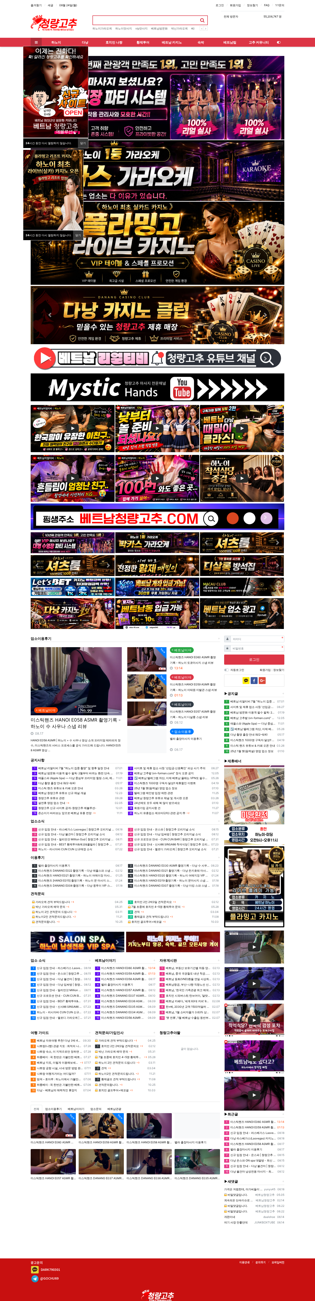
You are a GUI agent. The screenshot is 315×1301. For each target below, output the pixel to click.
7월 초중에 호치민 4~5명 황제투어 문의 (156, 906)
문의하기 (261, 1262)
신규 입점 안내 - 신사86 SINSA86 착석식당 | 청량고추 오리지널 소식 (170, 844)
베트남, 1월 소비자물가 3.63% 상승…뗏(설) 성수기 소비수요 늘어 (186, 1012)
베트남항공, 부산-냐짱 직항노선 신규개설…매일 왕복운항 (186, 984)
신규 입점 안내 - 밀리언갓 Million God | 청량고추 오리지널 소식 (74, 839)
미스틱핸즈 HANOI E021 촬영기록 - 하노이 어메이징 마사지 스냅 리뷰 (74, 875)
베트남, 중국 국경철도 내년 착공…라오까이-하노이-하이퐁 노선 (186, 973)
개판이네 (229, 1217)
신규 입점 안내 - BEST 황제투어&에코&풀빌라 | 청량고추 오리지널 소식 (74, 844)
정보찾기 (252, 5)
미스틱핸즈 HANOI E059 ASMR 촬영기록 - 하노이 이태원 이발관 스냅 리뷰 (122, 973)
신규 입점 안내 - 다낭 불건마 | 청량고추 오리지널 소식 (69, 834)
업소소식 (38, 821)
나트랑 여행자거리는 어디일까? (54, 1073)
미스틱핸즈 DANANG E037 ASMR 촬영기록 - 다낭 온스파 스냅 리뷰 (122, 995)
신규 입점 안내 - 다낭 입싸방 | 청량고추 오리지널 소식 (165, 834)
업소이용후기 (41, 638)
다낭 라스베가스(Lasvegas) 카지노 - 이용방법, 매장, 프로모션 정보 (251, 1138)
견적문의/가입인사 (109, 1033)
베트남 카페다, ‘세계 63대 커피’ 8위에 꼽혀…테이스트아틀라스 (186, 1001)
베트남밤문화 (159, 28)
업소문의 (95, 1109)
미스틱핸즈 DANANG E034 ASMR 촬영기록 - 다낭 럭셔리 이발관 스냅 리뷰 (121, 1012)
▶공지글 (231, 694)
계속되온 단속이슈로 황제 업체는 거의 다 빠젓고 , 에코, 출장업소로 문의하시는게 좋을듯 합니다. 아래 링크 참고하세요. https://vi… (239, 1200)
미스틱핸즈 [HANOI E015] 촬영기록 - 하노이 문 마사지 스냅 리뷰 (74, 880)
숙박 (201, 42)
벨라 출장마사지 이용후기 (186, 738)
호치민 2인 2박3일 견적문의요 (151, 902)
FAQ (266, 5)
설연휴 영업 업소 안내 (49, 803)
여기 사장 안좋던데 (236, 1222)
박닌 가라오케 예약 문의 (50, 906)
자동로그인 (237, 670)
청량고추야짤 (170, 1033)
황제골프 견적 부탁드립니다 (149, 916)
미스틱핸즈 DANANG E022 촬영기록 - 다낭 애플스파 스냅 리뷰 (74, 870)
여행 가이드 (40, 1033)
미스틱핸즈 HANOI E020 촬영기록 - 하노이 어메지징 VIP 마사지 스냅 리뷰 (170, 875)
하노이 (56, 42)
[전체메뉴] (36, 42)
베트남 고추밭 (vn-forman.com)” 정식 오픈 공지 (162, 773)
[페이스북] (254, 680)
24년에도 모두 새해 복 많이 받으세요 (154, 803)
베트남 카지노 (172, 42)
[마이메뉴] (278, 42)
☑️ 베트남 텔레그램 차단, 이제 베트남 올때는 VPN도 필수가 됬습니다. (170, 778)
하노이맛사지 (123, 28)
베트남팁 (229, 42)
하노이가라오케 (102, 28)
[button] (265, 98)
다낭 (85, 42)
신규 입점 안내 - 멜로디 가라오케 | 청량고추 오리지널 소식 (167, 849)
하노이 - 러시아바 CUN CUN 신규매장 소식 (63, 849)
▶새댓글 (231, 1181)
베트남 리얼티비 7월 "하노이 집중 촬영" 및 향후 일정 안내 (71, 768)
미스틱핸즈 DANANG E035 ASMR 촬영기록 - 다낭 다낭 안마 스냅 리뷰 (121, 1006)
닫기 (83, 143)
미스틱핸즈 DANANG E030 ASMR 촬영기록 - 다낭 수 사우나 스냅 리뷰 (169, 865)
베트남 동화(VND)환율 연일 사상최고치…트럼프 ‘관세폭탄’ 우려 (186, 979)
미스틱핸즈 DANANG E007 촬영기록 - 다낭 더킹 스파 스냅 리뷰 (170, 885)
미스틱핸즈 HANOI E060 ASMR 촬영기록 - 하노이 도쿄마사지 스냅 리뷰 (122, 968)
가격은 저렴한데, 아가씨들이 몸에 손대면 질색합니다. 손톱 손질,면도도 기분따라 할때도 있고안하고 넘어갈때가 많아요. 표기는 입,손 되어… (243, 1189)
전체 (36, 1109)
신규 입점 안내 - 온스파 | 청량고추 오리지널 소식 (162, 829)
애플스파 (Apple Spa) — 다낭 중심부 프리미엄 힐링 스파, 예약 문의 (74, 778)
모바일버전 (278, 1262)
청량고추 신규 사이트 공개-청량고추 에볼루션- (64, 808)
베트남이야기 (105, 960)
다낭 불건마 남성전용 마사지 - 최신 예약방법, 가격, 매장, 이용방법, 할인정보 (251, 1171)
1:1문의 (279, 5)
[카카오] (246, 680)
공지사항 (38, 760)
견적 (135, 912)
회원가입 (235, 5)
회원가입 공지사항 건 (144, 808)
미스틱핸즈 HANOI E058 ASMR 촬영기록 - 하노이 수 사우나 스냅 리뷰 (76, 723)
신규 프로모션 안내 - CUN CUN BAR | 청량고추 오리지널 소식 (170, 839)
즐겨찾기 (36, 5)
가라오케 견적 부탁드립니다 (52, 902)
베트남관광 (114, 1109)
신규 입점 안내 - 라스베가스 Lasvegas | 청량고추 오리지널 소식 (74, 829)
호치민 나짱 (114, 42)
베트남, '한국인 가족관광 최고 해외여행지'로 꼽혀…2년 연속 (186, 990)
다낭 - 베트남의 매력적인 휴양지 (54, 1090)
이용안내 (244, 1262)
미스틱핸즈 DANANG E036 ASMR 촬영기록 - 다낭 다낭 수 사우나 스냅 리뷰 (121, 1001)
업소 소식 (38, 960)
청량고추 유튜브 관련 (49, 798)
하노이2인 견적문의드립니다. (53, 916)
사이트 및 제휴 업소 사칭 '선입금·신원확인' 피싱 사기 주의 (167, 768)
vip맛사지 (141, 28)
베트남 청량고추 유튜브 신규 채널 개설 (59, 793)
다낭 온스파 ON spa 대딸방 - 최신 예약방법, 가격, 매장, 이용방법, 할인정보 (251, 1160)
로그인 (220, 5)
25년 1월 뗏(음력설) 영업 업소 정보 (153, 788)
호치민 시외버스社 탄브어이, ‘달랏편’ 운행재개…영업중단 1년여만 (186, 995)
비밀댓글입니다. (237, 1194)
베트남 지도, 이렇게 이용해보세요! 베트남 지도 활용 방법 (56, 1062)
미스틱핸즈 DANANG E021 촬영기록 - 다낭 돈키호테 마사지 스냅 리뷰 (170, 870)
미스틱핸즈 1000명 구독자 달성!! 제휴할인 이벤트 (163, 783)
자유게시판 (168, 960)
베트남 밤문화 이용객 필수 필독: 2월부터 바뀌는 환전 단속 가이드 (74, 773)
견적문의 (38, 894)
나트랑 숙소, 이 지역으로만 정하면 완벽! (57, 1051)
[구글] (262, 680)
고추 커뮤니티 (259, 42)
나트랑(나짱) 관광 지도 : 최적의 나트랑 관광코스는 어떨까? (57, 1046)
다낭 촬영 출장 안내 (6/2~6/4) (54, 783)
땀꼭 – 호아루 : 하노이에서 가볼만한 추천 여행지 (57, 1079)
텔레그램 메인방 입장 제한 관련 (151, 793)
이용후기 (38, 857)
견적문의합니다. (45, 921)
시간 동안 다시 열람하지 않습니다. (48, 143)
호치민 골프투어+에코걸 (146, 921)
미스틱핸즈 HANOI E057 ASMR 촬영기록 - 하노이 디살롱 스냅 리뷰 (122, 990)
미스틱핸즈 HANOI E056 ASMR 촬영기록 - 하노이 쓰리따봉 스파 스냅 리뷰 (121, 1017)
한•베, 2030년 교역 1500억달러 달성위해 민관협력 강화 (186, 1006)
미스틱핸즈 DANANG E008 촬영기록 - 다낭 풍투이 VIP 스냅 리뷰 (74, 885)
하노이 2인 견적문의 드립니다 (53, 912)
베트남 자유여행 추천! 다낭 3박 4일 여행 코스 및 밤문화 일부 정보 (57, 1040)
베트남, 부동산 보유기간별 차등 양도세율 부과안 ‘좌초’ (186, 968)
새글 (50, 5)
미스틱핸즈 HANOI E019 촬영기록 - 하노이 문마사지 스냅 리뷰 (170, 880)
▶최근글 (231, 1114)
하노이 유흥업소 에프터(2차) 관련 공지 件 (157, 813)
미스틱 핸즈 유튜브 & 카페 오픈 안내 (58, 788)
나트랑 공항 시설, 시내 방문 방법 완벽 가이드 (58, 1068)
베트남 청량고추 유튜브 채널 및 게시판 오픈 (158, 798)
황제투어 (143, 42)
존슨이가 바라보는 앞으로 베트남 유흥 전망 (62, 813)
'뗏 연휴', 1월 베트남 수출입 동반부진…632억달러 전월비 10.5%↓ (186, 1017)
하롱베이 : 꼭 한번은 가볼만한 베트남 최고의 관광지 (57, 1057)
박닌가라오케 (179, 28)
